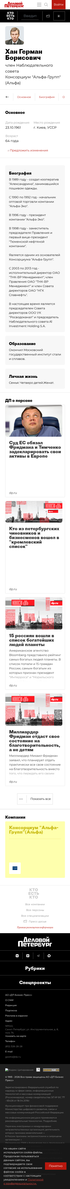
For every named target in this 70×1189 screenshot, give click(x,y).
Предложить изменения (28, 150)
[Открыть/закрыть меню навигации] (39, 4)
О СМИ (9, 1000)
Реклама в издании (16, 1015)
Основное (24, 97)
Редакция (11, 1005)
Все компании (35, 904)
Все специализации (35, 915)
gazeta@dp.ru (13, 1056)
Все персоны (35, 910)
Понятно (56, 1166)
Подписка (11, 1010)
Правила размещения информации (35, 927)
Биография (47, 97)
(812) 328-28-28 (13, 1046)
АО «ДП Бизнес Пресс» (18, 995)
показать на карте (15, 1036)
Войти (58, 4)
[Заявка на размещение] (59, 15)
